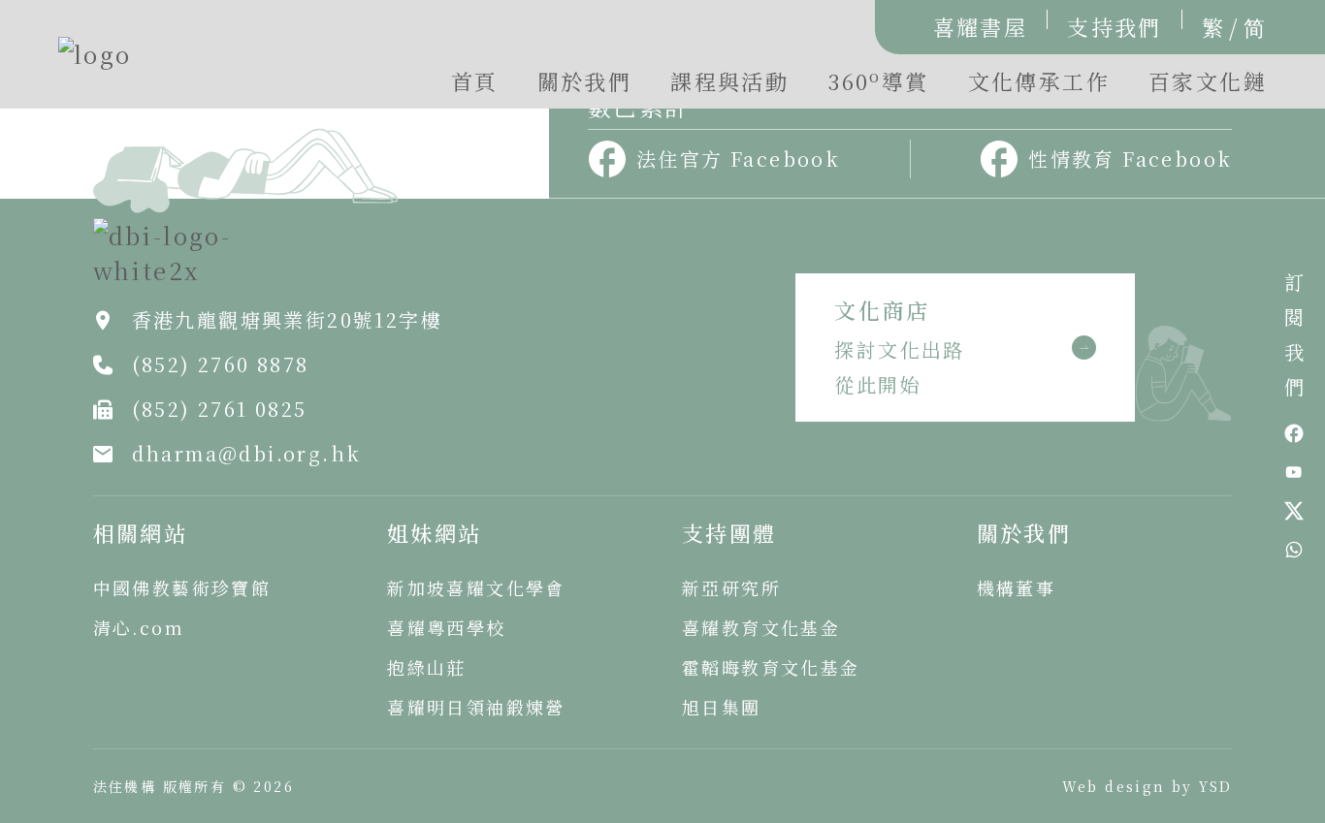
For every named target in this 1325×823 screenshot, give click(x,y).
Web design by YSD (1147, 786)
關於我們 (584, 81)
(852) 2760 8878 (220, 364)
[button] (877, 86)
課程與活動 (729, 81)
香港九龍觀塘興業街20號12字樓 (287, 319)
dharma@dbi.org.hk (247, 453)
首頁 (475, 81)
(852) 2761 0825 (219, 409)
